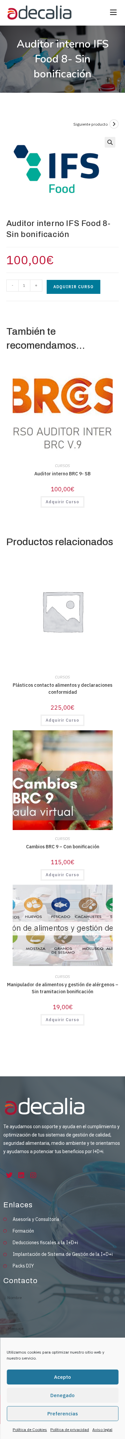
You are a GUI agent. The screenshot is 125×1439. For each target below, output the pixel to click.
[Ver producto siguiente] (114, 124)
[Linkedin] (21, 1175)
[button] (110, 142)
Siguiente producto (90, 124)
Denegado (62, 1395)
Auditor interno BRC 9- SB (62, 474)
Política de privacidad (69, 1429)
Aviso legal (102, 1429)
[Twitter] (9, 1175)
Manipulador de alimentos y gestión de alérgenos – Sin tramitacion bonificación (62, 988)
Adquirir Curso (73, 286)
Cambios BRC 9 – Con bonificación (62, 847)
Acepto (62, 1377)
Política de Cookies (30, 1429)
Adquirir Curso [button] (62, 501)
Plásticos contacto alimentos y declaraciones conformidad (62, 688)
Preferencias (62, 1413)
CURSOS (62, 465)
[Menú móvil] (112, 12)
